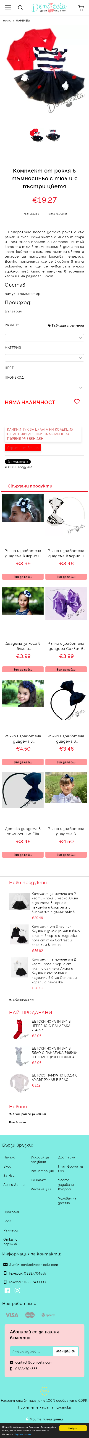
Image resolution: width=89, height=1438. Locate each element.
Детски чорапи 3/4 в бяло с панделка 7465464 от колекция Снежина (55, 1052)
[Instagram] (18, 1291)
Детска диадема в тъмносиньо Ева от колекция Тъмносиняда (23, 832)
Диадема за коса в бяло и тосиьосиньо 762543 (23, 646)
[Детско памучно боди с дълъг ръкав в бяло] (19, 1083)
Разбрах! (72, 1428)
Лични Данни (13, 1184)
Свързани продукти (30, 485)
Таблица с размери (68, 325)
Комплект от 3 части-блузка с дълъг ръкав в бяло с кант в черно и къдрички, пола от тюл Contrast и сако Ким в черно (56, 935)
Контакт (39, 1180)
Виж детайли (23, 577)
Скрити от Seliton (23, 447)
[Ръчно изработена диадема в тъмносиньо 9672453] (66, 719)
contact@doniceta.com (39, 1264)
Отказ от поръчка (12, 1241)
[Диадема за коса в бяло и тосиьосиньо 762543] (23, 613)
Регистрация (42, 1170)
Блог (7, 1221)
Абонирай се (23, 1000)
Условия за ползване (40, 1159)
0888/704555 (35, 1273)
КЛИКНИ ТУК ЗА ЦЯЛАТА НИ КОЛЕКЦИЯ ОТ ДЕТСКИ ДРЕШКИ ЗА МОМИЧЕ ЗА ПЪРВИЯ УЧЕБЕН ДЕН (40, 433)
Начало (7, 20)
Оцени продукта (20, 467)
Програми (11, 1212)
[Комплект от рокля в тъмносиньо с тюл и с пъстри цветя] (36, 137)
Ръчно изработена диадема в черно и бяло (23, 554)
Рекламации (41, 1189)
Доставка (66, 1157)
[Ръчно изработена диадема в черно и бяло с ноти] (66, 534)
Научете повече (23, 1434)
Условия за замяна (67, 1200)
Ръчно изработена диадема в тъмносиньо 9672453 (66, 739)
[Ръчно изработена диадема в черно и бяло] (23, 520)
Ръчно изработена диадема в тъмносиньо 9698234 (23, 739)
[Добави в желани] (77, 401)
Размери (10, 1230)
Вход (7, 1166)
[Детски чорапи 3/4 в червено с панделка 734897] (19, 1029)
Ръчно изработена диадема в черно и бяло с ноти (66, 554)
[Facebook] (8, 1291)
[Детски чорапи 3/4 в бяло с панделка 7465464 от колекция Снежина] (19, 1056)
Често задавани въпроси (66, 1184)
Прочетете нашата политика (44, 1407)
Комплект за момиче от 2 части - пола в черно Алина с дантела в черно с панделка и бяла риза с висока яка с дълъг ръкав (55, 902)
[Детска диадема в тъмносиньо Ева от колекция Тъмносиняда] (23, 807)
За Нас (9, 1175)
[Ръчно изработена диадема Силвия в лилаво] (66, 618)
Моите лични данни (46, 1419)
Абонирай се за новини (29, 1114)
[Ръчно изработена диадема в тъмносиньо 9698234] (23, 706)
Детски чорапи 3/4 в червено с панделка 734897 (51, 1025)
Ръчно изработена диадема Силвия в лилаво (66, 646)
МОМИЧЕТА (23, 20)
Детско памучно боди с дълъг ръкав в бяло (55, 1077)
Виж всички (17, 1122)
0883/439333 (35, 1282)
